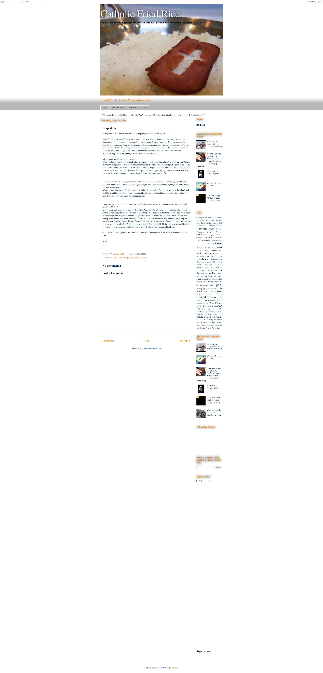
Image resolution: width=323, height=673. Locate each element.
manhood (212, 272)
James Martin (209, 267)
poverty (199, 288)
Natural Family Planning (205, 281)
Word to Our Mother (212, 328)
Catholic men (205, 228)
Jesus (217, 267)
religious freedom (204, 294)
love (215, 270)
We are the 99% (213, 325)
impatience (218, 265)
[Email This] (135, 254)
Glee (198, 262)
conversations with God (205, 244)
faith (220, 250)
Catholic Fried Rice (140, 13)
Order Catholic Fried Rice (138, 107)
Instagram (199, 267)
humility (208, 264)
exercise (207, 250)
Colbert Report (208, 237)
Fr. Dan (219, 256)
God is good (206, 262)
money (203, 279)
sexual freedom (212, 306)
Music (219, 278)
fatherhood (209, 253)
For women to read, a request (212, 172)
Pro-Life (206, 291)
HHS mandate (217, 262)
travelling (209, 319)
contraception (217, 240)
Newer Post (108, 340)
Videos (212, 322)
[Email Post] (130, 253)
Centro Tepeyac (210, 235)
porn (219, 285)
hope (198, 264)
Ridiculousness (206, 297)
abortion (211, 217)
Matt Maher (218, 276)
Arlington (199, 220)
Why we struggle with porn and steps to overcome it (214, 414)
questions (213, 291)
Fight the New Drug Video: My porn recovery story (125, 100)
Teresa (215, 314)
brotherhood (201, 225)
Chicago (199, 237)
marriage (208, 275)
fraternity (214, 259)
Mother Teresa (211, 279)
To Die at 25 (200, 320)
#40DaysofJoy (201, 217)
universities (218, 319)
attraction (206, 220)
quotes (219, 291)
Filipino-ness (205, 256)
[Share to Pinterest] (145, 254)
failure (214, 250)
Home (105, 107)
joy (221, 267)
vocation (219, 322)
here (199, 115)
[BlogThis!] (138, 254)
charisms (219, 235)
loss (211, 270)
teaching (208, 314)
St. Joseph (219, 311)
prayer (206, 288)
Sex (204, 305)
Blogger (174, 667)
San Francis (134, 257)
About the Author (118, 107)
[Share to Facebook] (142, 254)
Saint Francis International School (209, 299)
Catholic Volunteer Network (209, 230)
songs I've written (215, 309)
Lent (207, 270)
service (199, 306)
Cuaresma (207, 247)
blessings (209, 223)
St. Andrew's (209, 311)
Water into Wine (202, 325)
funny (220, 259)
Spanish (143, 257)
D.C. (214, 247)
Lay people (200, 270)
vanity (205, 322)
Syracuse (199, 314)
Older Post (185, 340)
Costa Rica (113, 257)
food (213, 256)
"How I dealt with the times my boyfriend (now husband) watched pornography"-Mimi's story (208, 159)
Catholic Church (215, 225)
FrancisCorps (123, 257)
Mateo (108, 253)
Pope (212, 285)
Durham (199, 250)
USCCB (199, 322)
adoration (219, 217)
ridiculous (219, 294)
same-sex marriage (202, 303)
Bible (203, 223)
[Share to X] (140, 254)
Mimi (198, 279)
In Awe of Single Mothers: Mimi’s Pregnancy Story (214, 197)
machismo (203, 273)
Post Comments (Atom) (151, 348)
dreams (219, 247)
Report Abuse (203, 651)
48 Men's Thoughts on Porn (214, 184)
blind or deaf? (217, 223)
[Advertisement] (209, 525)
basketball (214, 220)
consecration (205, 240)
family (199, 253)
